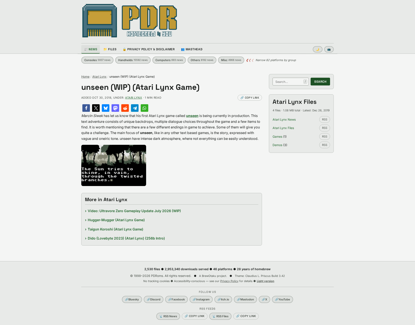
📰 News (90, 49)
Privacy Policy (229, 281)
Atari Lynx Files (283, 128)
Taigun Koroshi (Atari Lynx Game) (115, 229)
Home (85, 76)
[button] (86, 108)
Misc (231, 60)
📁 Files (110, 49)
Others (202, 60)
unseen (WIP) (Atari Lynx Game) (140, 87)
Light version (265, 281)
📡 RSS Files (220, 316)
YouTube (282, 299)
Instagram (201, 299)
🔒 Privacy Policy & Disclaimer (149, 49)
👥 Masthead (192, 49)
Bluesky (132, 299)
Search (320, 82)
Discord (153, 299)
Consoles (97, 60)
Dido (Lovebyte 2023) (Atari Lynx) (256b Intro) (126, 238)
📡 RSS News (168, 316)
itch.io (223, 299)
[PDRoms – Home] (129, 20)
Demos (277, 145)
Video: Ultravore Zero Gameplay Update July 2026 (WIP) (134, 211)
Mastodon (245, 299)
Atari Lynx (99, 76)
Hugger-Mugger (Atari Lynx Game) (116, 220)
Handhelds (133, 60)
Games (277, 136)
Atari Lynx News (284, 119)
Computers (169, 60)
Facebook (176, 299)
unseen (192, 116)
